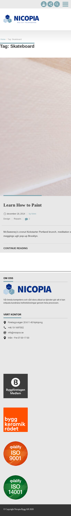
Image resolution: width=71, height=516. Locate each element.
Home (3, 39)
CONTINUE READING (15, 248)
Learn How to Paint (22, 205)
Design (6, 219)
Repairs (17, 219)
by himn (32, 214)
